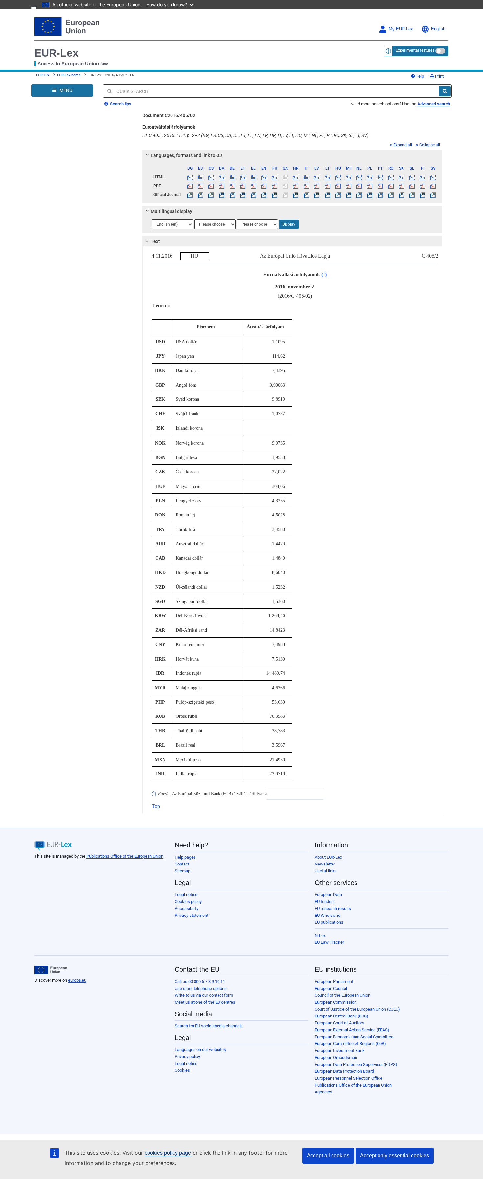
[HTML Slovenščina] (412, 177)
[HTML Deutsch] (232, 177)
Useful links (326, 870)
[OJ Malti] (348, 194)
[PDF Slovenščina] (412, 186)
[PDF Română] (391, 186)
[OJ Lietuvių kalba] (327, 194)
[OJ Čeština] (211, 194)
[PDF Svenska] (433, 186)
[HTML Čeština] (211, 177)
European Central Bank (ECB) (341, 1016)
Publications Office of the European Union (124, 856)
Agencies (323, 1092)
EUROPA (43, 75)
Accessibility (186, 908)
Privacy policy (187, 1056)
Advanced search (433, 103)
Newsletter (325, 864)
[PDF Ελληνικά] (253, 186)
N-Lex (320, 935)
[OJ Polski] (370, 194)
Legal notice (186, 894)
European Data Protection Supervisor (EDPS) (356, 1064)
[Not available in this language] (285, 177)
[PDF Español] (201, 186)
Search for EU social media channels (209, 1025)
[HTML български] (190, 177)
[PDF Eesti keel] (243, 186)
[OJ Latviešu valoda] (317, 194)
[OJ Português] (380, 194)
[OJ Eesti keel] (243, 194)
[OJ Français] (274, 194)
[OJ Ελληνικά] (253, 194)
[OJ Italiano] (306, 194)
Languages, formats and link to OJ (186, 155)
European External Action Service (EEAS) (352, 1029)
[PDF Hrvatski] (295, 186)
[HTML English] (264, 177)
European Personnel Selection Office (348, 1078)
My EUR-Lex (401, 29)
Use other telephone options (201, 988)
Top (156, 806)
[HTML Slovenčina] (401, 177)
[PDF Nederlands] (359, 186)
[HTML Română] (391, 177)
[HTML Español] (201, 177)
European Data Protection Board (344, 1071)
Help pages (185, 857)
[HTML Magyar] (338, 177)
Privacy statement (191, 915)
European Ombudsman (336, 1057)
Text (155, 241)
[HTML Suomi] (423, 177)
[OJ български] (190, 194)
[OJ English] (264, 194)
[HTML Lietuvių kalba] (327, 177)
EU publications (329, 922)
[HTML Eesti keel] (243, 177)
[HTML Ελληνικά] (253, 177)
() (323, 274)
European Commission (335, 1002)
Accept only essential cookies (394, 1155)
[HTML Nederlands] (359, 177)
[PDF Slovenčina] (401, 186)
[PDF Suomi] (423, 186)
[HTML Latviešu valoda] (317, 177)
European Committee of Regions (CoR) (350, 1043)
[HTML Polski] (370, 177)
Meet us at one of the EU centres (205, 1002)
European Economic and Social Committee (354, 1036)
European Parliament (334, 981)
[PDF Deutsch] (232, 186)
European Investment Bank (340, 1050)
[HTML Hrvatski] (295, 177)
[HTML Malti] (348, 177)
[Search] (445, 91)
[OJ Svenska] (433, 194)
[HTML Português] (380, 177)
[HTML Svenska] (433, 177)
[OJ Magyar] (338, 194)
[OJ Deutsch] (232, 194)
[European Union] (50, 970)
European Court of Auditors (339, 1022)
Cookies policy (188, 901)
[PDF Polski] (370, 186)
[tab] (292, 155)
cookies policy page (168, 1153)
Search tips (120, 103)
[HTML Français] (274, 177)
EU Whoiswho (327, 915)
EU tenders (325, 901)
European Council (331, 988)
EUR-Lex (56, 53)
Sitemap (182, 870)
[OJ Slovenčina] (401, 194)
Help (419, 76)
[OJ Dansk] (222, 194)
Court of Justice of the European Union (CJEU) (357, 1009)
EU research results (333, 908)
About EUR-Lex (328, 857)
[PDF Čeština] (211, 186)
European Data (328, 894)
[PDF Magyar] (338, 186)
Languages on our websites (200, 1049)
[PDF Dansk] (222, 186)
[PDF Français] (274, 186)
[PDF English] (264, 186)
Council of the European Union (342, 995)
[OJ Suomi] (423, 194)
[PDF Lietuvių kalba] (327, 186)
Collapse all (429, 145)
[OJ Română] (391, 194)
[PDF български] (190, 186)
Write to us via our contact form (204, 995)
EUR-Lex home (68, 75)
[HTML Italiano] (306, 177)
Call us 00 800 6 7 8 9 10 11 (200, 981)
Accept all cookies (328, 1155)
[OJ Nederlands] (359, 194)
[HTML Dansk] (222, 177)
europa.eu (77, 980)
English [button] (438, 29)
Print (439, 76)
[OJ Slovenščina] (412, 194)
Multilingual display (171, 211)
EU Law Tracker (329, 942)
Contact (182, 864)
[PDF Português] (380, 186)
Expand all (402, 145)
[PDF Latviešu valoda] (317, 186)
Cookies (182, 1070)
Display (288, 224)
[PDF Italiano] (306, 186)
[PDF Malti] (348, 186)
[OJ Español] (201, 194)
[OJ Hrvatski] (295, 194)
